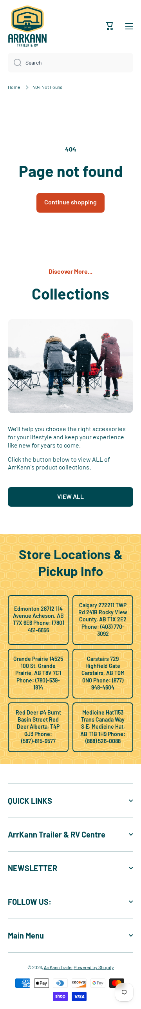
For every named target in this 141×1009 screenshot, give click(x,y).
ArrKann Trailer (58, 967)
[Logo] (27, 26)
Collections (70, 293)
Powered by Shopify (94, 967)
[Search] (15, 62)
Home (14, 87)
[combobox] (70, 62)
